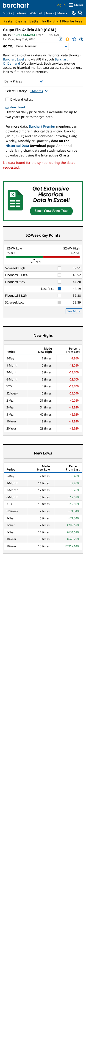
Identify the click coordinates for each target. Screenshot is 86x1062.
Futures (21, 13)
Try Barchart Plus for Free (62, 21)
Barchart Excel (13, 59)
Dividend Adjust (21, 99)
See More (73, 311)
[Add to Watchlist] (74, 39)
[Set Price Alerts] (67, 39)
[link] (81, 39)
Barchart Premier (42, 126)
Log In (60, 5)
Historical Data (17, 145)
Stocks (7, 13)
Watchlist (36, 13)
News (50, 13)
